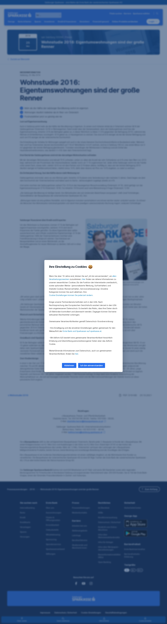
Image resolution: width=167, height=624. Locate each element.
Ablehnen (69, 365)
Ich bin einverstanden (91, 365)
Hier (83, 279)
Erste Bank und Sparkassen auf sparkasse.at (82, 331)
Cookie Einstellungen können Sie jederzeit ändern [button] (71, 295)
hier (76, 354)
